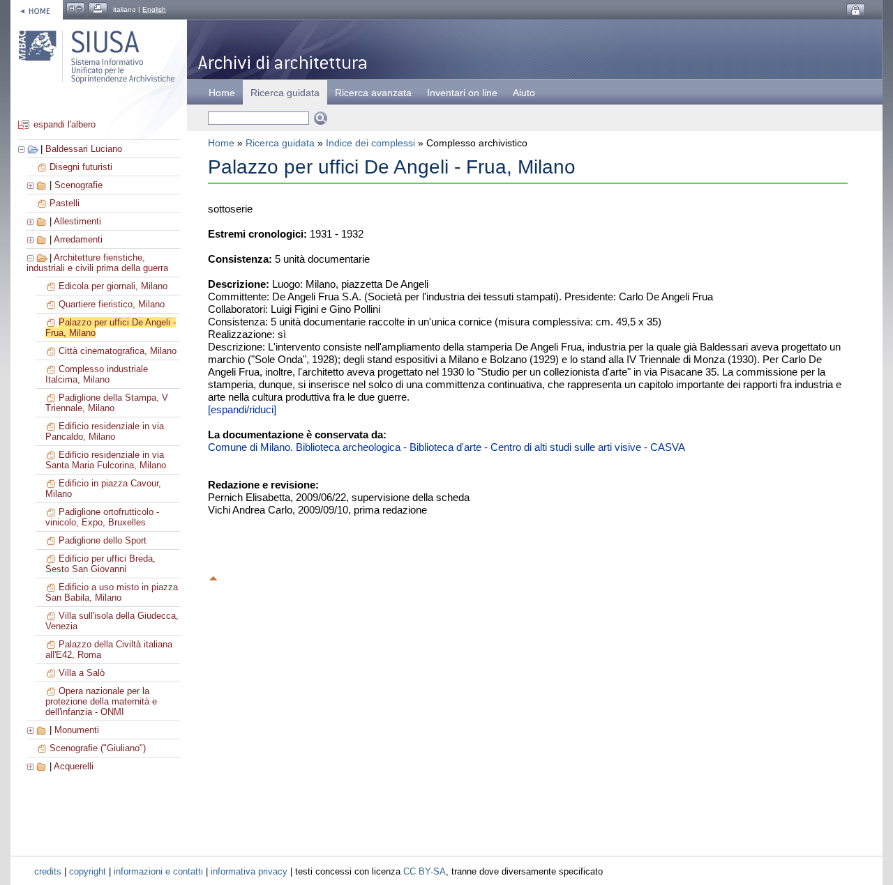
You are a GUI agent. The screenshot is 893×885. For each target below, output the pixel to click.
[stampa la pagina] (98, 9)
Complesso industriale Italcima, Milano (96, 374)
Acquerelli (73, 766)
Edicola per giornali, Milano (113, 286)
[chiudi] (31, 257)
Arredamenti (78, 239)
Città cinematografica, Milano (118, 351)
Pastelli (65, 203)
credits (47, 871)
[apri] (31, 185)
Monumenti (76, 730)
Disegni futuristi (81, 167)
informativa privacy (249, 871)
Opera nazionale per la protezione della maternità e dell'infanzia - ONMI (101, 701)
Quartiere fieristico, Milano (112, 304)
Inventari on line (462, 92)
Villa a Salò (82, 673)
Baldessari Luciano (83, 149)
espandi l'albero (64, 124)
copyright (87, 871)
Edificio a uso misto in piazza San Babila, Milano (111, 592)
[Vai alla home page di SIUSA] (36, 9)
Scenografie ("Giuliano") (98, 748)
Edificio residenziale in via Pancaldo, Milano (104, 431)
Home (222, 92)
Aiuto (524, 92)
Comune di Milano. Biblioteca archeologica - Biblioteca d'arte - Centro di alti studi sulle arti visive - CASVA (446, 447)
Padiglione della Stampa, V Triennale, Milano (106, 402)
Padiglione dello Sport (103, 540)
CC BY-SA (424, 871)
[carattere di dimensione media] (75, 9)
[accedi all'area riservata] (855, 11)
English (154, 9)
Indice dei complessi (370, 142)
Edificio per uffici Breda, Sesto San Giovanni (100, 563)
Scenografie (78, 185)
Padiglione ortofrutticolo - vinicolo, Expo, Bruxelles (102, 517)
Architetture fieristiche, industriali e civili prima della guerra (97, 262)
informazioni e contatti (158, 871)
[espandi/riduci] (242, 409)
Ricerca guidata (280, 142)
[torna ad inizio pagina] (213, 576)
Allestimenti (77, 221)
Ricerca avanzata (373, 92)
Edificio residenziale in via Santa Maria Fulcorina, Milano (105, 459)
